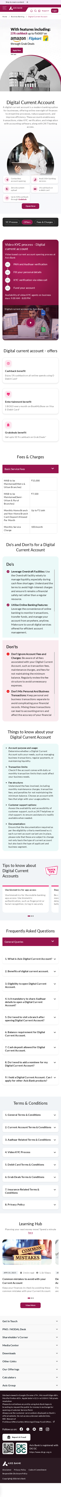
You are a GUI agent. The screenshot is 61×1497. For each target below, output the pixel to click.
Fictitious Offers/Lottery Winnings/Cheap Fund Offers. (27, 1422)
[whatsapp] (39, 10)
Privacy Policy (20, 1470)
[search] (35, 10)
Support (45, 11)
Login (55, 11)
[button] (29, 87)
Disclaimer (6, 1470)
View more (30, 1305)
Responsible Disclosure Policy (14, 1473)
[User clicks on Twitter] (28, 1429)
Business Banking (17, 17)
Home (4, 17)
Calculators (9, 1377)
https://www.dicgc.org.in (40, 1452)
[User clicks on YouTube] (34, 1429)
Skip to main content (15, 2)
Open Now (30, 206)
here (30, 1232)
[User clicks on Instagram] (47, 1429)
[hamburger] (5, 9)
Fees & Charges (45, 222)
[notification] (31, 10)
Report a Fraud (19, 1437)
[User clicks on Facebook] (21, 1429)
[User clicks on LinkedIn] (41, 1429)
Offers (27, 222)
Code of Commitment (38, 1470)
